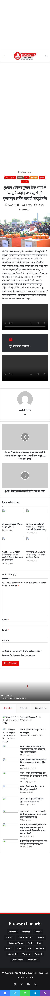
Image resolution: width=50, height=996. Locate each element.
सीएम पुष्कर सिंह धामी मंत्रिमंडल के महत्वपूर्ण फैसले (12, 525)
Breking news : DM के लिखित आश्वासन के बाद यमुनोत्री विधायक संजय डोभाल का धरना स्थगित (12, 556)
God (39, 943)
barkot (38, 932)
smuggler (13, 954)
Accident (13, 932)
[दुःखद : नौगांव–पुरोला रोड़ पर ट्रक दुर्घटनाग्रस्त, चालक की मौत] (10, 802)
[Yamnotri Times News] (25, 56)
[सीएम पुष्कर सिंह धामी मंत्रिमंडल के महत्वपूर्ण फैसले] (13, 515)
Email (5, 630)
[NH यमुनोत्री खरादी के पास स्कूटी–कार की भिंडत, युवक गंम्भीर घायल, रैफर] (10, 844)
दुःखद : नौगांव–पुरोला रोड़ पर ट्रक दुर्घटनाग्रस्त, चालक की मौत (31, 800)
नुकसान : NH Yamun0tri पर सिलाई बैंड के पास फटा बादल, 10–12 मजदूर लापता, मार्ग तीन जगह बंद (33, 814)
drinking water (16, 943)
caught (9, 937)
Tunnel (38, 954)
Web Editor (12, 205)
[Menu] (3, 57)
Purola (20, 948)
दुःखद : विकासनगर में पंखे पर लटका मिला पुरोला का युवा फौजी (32, 787)
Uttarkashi (33, 959)
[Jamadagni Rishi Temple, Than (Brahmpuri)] (10, 735)
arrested (26, 932)
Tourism (26, 954)
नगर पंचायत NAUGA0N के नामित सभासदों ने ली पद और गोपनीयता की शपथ (35, 554)
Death (41, 937)
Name (5, 619)
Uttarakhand (18, 959)
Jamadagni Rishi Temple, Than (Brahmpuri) (32, 731)
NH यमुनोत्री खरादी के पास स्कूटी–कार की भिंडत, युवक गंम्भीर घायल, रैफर (33, 842)
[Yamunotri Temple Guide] (10, 721)
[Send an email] (18, 205)
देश (27, 178)
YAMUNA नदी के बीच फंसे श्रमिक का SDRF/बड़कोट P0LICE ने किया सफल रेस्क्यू (36, 526)
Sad (29, 948)
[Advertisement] (25, 25)
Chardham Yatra (25, 937)
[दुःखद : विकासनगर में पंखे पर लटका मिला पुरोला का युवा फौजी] (10, 790)
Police (9, 948)
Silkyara (40, 948)
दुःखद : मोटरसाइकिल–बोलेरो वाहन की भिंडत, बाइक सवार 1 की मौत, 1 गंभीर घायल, (33, 762)
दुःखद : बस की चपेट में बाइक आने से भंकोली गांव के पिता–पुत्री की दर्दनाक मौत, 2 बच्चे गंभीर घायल (32, 749)
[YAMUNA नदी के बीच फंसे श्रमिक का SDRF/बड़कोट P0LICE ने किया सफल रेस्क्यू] (37, 515)
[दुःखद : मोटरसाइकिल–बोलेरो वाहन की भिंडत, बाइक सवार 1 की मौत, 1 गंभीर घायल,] (10, 763)
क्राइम (20, 178)
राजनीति (24, 182)
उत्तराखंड (29, 172)
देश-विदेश (34, 178)
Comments (40, 708)
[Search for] (46, 57)
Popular (8, 708)
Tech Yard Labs (26, 977)
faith (30, 943)
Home (22, 172)
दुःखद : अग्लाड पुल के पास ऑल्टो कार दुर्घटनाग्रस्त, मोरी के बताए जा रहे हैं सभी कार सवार (33, 776)
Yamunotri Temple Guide (13, 698)
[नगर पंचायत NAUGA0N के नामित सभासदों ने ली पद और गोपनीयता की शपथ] (37, 543)
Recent (23, 708)
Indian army (10, 178)
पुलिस (42, 178)
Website (5, 640)
